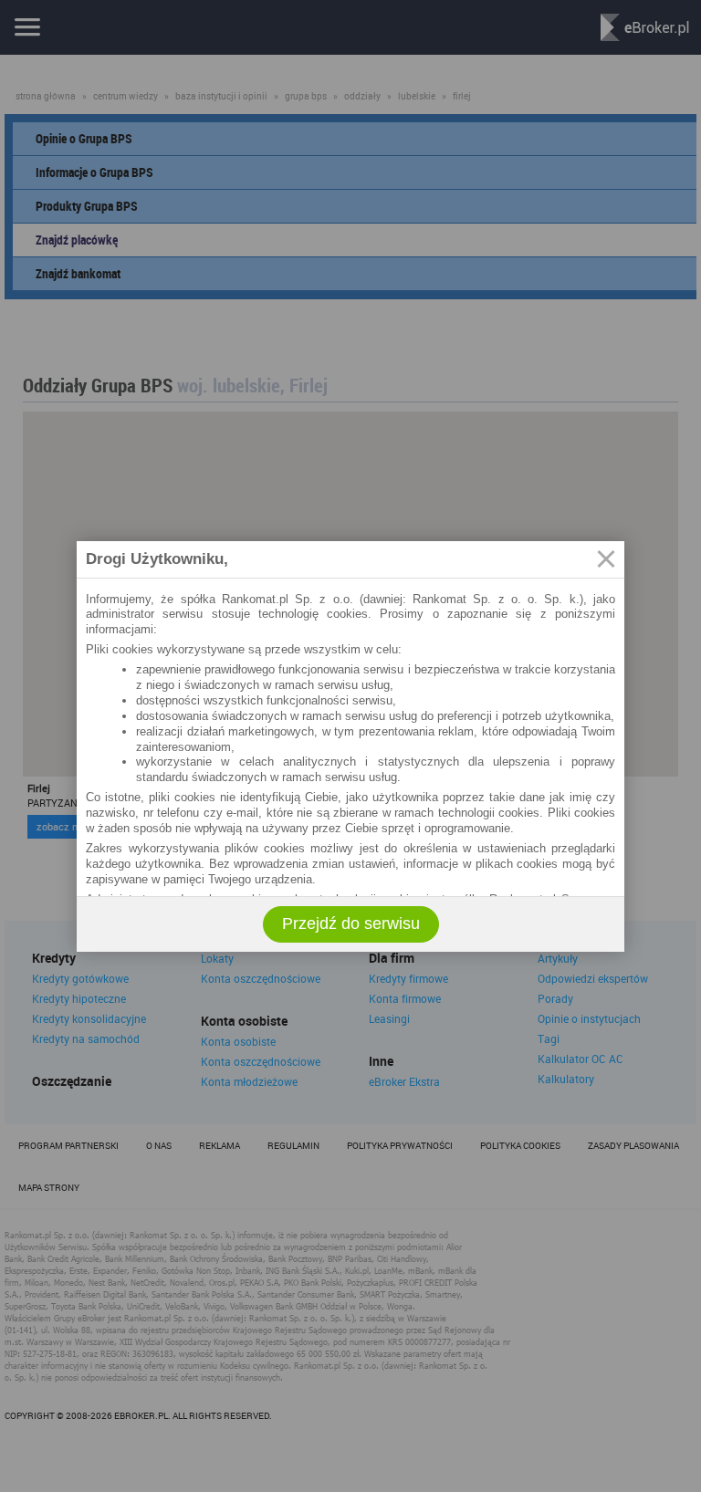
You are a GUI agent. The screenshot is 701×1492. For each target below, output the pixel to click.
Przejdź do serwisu (351, 923)
